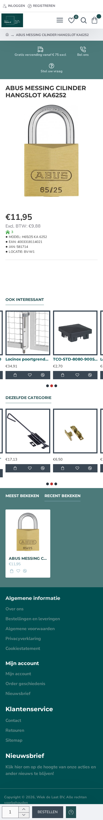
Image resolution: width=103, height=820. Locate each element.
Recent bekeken (62, 496)
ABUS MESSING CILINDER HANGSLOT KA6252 (28, 558)
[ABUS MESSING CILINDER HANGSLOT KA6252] (28, 532)
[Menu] (60, 20)
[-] (23, 815)
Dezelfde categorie (28, 397)
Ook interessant (24, 299)
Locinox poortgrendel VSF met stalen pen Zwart (27, 359)
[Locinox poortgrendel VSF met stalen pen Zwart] (28, 333)
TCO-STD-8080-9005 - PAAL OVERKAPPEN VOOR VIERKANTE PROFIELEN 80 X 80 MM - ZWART (75, 359)
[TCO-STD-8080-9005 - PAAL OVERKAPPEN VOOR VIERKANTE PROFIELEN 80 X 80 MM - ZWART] (75, 333)
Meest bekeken (22, 496)
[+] (23, 809)
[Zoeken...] (82, 20)
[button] (47, 812)
